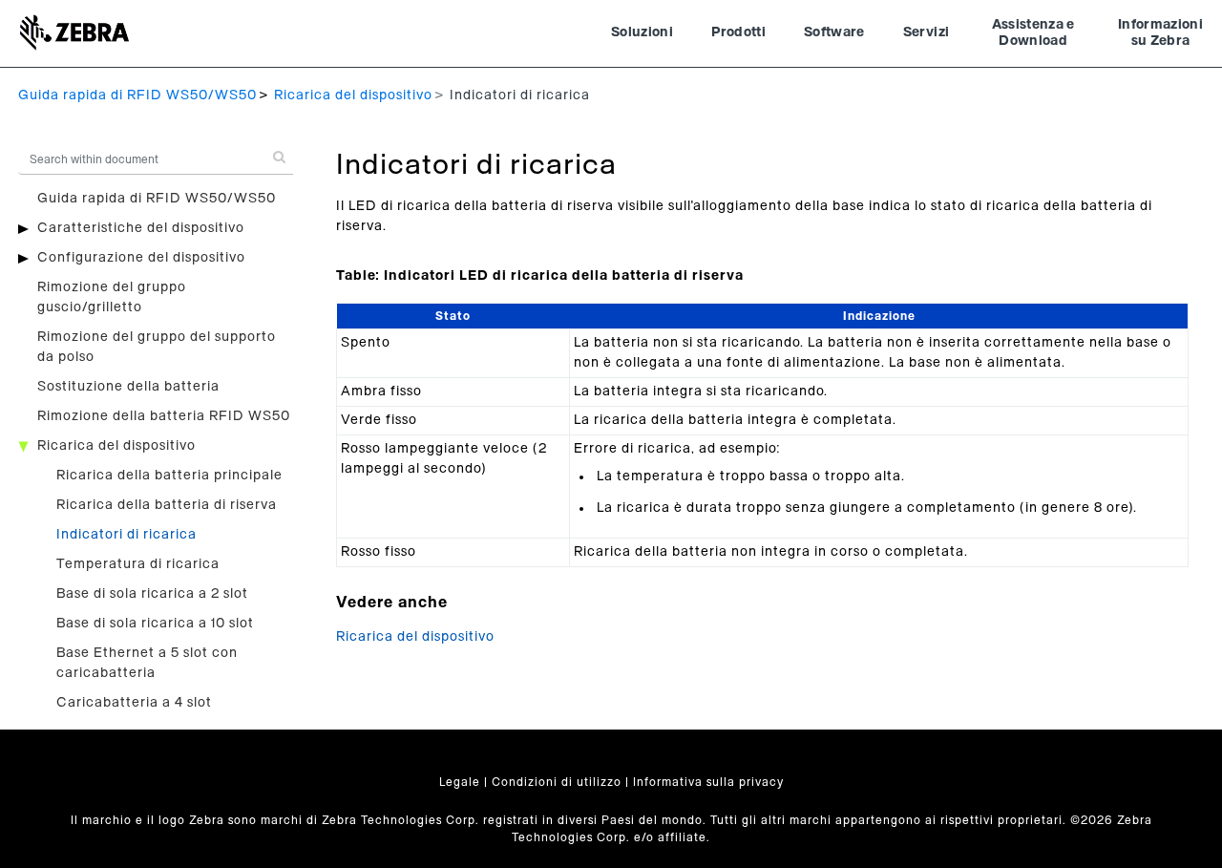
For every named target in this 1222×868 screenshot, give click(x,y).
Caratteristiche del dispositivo (140, 228)
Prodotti (738, 32)
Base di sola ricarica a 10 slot (155, 623)
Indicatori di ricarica (126, 534)
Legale (459, 782)
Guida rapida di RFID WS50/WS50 (137, 95)
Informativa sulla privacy (708, 782)
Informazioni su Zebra (1160, 33)
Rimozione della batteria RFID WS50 (163, 416)
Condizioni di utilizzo (557, 782)
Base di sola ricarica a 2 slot (152, 594)
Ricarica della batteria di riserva (166, 505)
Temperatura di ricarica (138, 564)
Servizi (926, 32)
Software (834, 32)
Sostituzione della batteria (128, 386)
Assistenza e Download (1033, 33)
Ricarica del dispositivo (353, 95)
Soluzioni (642, 32)
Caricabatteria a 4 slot (134, 702)
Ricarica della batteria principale (169, 475)
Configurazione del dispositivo (141, 258)
